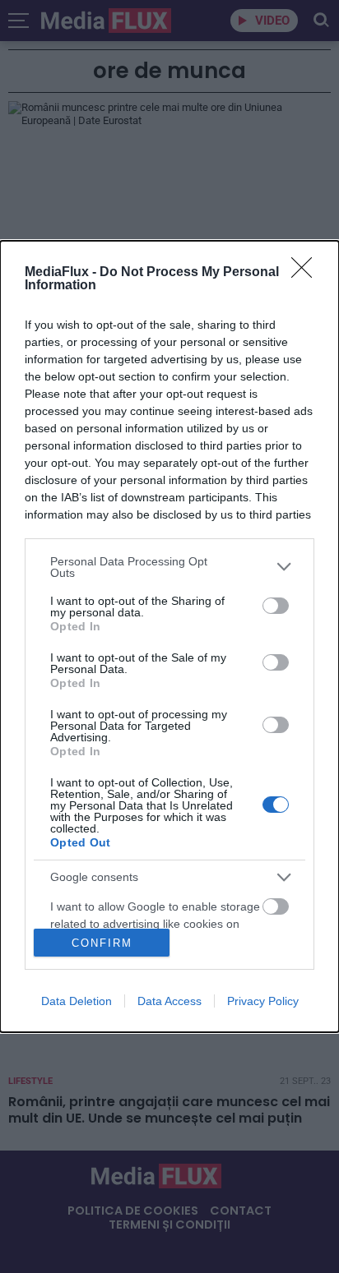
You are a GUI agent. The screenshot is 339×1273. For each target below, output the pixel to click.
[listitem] (169, 567)
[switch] (275, 605)
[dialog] (169, 637)
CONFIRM (102, 943)
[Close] (307, 272)
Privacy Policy (263, 1001)
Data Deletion (76, 1001)
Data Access (169, 1001)
